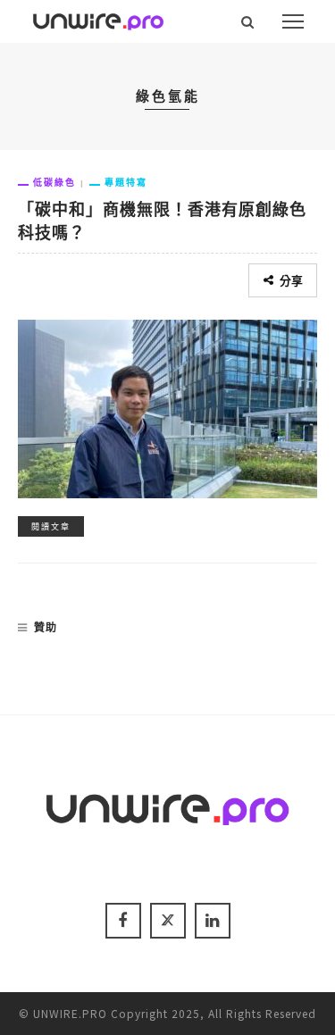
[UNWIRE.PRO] (98, 18)
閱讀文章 (51, 526)
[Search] (248, 21)
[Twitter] (168, 921)
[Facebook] (123, 921)
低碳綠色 (54, 182)
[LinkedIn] (212, 921)
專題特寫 (126, 182)
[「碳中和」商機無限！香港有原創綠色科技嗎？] (167, 406)
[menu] (293, 21)
